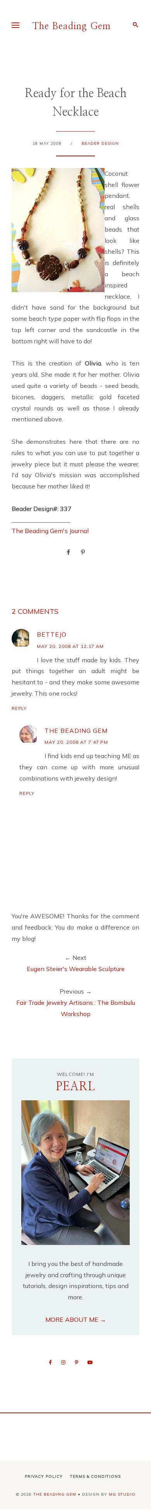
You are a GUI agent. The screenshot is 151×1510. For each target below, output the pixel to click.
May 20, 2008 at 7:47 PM (76, 742)
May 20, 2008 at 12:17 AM (70, 646)
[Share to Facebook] (68, 552)
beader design (100, 143)
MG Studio (122, 1494)
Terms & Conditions (95, 1476)
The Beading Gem (72, 26)
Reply (19, 708)
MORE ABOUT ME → (75, 1319)
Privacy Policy (44, 1476)
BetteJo (52, 634)
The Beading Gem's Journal (50, 531)
